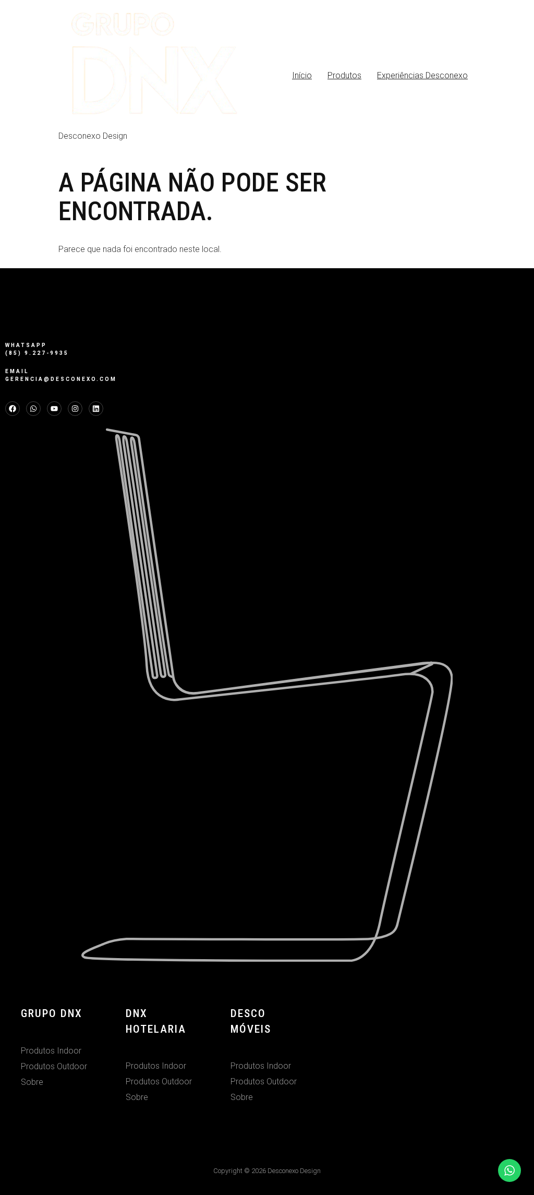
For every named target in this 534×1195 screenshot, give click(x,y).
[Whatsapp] (33, 408)
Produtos (344, 75)
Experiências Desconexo (422, 75)
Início (302, 75)
